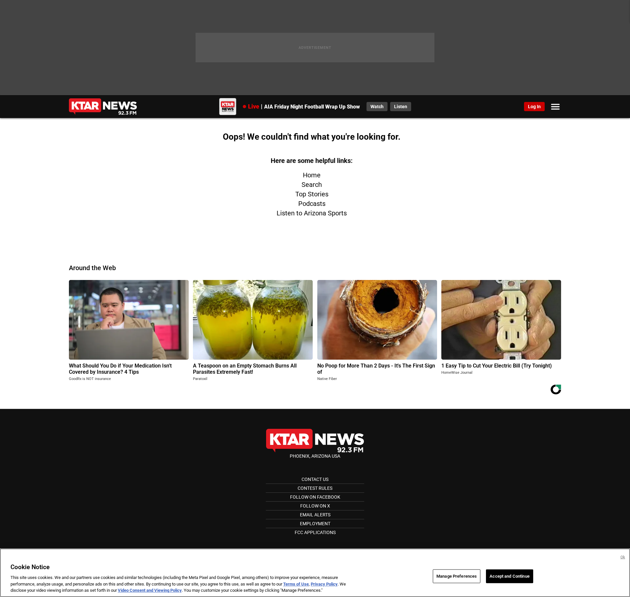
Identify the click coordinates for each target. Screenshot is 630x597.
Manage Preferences (456, 576)
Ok (622, 557)
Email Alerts (315, 514)
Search (312, 185)
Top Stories (311, 194)
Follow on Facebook (315, 497)
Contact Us (315, 479)
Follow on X (315, 505)
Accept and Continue (509, 576)
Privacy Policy (324, 584)
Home (312, 175)
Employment (315, 523)
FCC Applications (315, 532)
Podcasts (312, 204)
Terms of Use (296, 584)
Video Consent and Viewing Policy (150, 590)
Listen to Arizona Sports (312, 213)
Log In (534, 106)
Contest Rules (315, 488)
